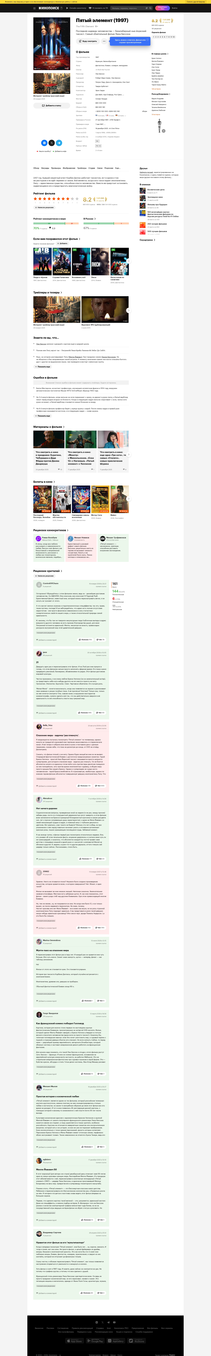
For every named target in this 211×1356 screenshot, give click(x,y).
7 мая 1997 (99, 124)
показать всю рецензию (46, 633)
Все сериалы (167, 1327)
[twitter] (51, 143)
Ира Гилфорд (108, 94)
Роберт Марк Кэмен (103, 77)
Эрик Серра (100, 90)
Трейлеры (81, 168)
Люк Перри (156, 72)
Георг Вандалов (50, 1013)
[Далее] (129, 261)
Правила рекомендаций (82, 1327)
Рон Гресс (118, 94)
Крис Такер (156, 70)
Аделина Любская (158, 110)
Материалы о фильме (47, 427)
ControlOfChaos (50, 583)
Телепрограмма (95, 1355)
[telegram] (59, 143)
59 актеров (156, 114)
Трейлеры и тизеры (46, 292)
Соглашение (63, 1327)
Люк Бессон (100, 73)
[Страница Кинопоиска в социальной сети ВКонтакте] (96, 1322)
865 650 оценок (158, 25)
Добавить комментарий (48, 639)
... (123, 94)
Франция (98, 61)
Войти (174, 8)
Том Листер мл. (157, 78)
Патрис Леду (100, 82)
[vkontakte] (44, 143)
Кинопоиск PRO (121, 1327)
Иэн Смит (126, 82)
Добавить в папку (53, 105)
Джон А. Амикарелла (114, 82)
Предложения (138, 1327)
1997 (97, 57)
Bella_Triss (47, 725)
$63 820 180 (100, 107)
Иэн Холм (155, 67)
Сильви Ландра (101, 98)
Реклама (50, 1327)
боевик (108, 65)
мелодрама (123, 65)
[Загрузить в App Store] (74, 1341)
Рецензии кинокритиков (49, 530)
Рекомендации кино (104, 1331)
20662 (46, 871)
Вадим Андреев (158, 98)
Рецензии (109, 168)
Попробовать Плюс (162, 8)
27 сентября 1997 (101, 119)
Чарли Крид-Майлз (159, 84)
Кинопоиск (53, 1355)
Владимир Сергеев (52, 1232)
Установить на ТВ (100, 8)
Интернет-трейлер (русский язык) (48, 96)
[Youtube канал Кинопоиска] (114, 1322)
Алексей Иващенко (159, 104)
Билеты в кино (43, 481)
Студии (92, 168)
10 (61, 469)
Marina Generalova (51, 940)
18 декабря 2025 (101, 128)
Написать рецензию (46, 207)
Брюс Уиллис (156, 58)
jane (45, 652)
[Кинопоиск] (49, 8)
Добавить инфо (60, 151)
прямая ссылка (101, 586)
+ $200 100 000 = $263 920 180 (107, 111)
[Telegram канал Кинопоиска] (108, 1322)
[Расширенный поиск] (146, 8)
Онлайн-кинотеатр (77, 8)
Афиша (113, 1355)
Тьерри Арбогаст (101, 86)
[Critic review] (48, 548)
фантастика (99, 65)
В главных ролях (159, 54)
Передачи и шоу (84, 1331)
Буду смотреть (90, 41)
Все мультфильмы (66, 1331)
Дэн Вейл (98, 94)
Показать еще (44, 367)
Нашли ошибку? (45, 151)
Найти (150, 8)
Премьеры (56, 168)
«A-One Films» (114, 128)
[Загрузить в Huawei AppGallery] (115, 1341)
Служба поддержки (144, 1331)
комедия (114, 65)
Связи (99, 168)
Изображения (69, 168)
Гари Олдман (157, 64)
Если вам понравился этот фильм (55, 239)
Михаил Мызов (50, 1086)
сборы (144, 111)
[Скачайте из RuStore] (136, 1341)
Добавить (63, 243)
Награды (45, 168)
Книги (120, 1355)
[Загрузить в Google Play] (95, 1341)
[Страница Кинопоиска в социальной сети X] (102, 1322)
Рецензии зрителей (46, 571)
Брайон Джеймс (158, 75)
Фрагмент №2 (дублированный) (95, 325)
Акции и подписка (124, 1331)
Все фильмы (152, 1327)
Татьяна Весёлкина (159, 107)
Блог (109, 1327)
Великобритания (109, 61)
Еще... (118, 168)
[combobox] (127, 8)
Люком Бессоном (108, 356)
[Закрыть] (147, 39)
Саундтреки (146, 240)
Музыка (105, 1355)
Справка (100, 1327)
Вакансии (39, 1327)
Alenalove (47, 798)
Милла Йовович (158, 61)
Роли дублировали (160, 94)
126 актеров (156, 88)
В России (88, 218)
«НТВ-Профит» (114, 119)
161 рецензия (156, 28)
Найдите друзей (146, 172)
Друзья (143, 168)
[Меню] (34, 8)
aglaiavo (47, 1159)
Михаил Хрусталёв (159, 101)
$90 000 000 (100, 102)
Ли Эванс (155, 81)
